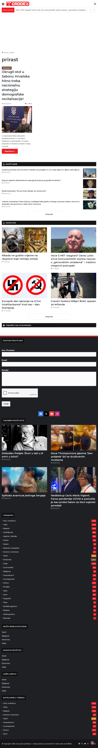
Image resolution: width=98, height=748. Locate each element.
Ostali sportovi (9, 614)
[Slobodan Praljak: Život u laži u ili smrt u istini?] (24, 437)
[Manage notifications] (92, 743)
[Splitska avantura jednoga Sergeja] (24, 480)
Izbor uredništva (9, 521)
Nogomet (7, 598)
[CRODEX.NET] (17, 4)
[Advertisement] (49, 32)
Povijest (6, 587)
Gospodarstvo (8, 575)
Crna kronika (8, 567)
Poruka (6, 370)
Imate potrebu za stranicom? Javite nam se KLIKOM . (52, 744)
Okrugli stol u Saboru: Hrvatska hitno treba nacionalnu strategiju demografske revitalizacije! (16, 85)
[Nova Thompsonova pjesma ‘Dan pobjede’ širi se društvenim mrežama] (73, 437)
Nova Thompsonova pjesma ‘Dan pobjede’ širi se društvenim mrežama (72, 456)
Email (5, 360)
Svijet (5, 563)
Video (5, 525)
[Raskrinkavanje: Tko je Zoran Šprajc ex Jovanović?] (89, 194)
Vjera (5, 591)
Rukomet (6, 618)
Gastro (6, 544)
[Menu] (3, 4)
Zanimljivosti (8, 532)
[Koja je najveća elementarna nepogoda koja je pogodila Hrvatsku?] (89, 183)
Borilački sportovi (10, 606)
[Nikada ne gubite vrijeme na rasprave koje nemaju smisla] (24, 240)
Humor (6, 540)
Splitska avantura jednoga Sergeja (24, 495)
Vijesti (5, 556)
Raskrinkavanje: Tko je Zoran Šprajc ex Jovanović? (24, 191)
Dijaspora (7, 571)
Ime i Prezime (9, 350)
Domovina (6, 68)
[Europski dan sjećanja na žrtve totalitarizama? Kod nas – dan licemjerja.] (24, 285)
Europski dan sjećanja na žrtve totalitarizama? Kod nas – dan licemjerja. (21, 304)
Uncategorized (8, 579)
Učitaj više (49, 214)
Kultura (6, 583)
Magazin (6, 528)
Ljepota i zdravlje (10, 536)
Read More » (10, 151)
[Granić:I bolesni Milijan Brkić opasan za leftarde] (73, 285)
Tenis (5, 602)
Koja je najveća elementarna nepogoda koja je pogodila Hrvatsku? (31, 180)
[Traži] (95, 4)
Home (5, 52)
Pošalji (6, 404)
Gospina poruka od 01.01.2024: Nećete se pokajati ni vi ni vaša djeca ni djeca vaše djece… (41, 170)
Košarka (6, 610)
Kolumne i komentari (11, 548)
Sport (5, 595)
